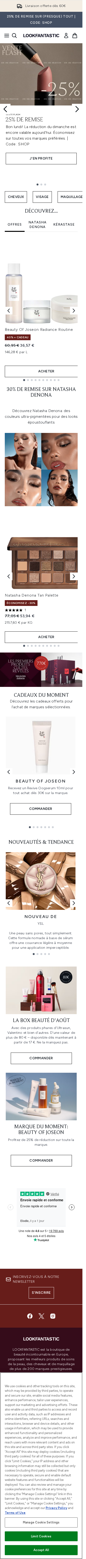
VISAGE (42, 197)
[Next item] (74, 310)
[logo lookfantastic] (41, 35)
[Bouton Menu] (5, 35)
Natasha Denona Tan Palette (32, 595)
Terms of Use (15, 1513)
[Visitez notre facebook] (30, 1316)
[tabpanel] (41, 310)
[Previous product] (8, 576)
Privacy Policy (56, 1508)
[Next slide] (77, 109)
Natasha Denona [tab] (37, 224)
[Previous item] (8, 310)
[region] (41, 1465)
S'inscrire (41, 1293)
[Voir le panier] (75, 35)
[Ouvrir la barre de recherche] (14, 35)
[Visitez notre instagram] (53, 1316)
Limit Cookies (41, 1536)
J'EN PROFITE (41, 158)
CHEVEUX (16, 197)
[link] (66, 35)
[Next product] (74, 576)
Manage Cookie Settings (41, 1522)
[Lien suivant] (74, 772)
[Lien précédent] (8, 772)
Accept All (41, 1550)
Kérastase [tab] (64, 224)
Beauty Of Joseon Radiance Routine (39, 329)
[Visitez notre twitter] (41, 1316)
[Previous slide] (5, 109)
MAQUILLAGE (72, 197)
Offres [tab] (15, 224)
